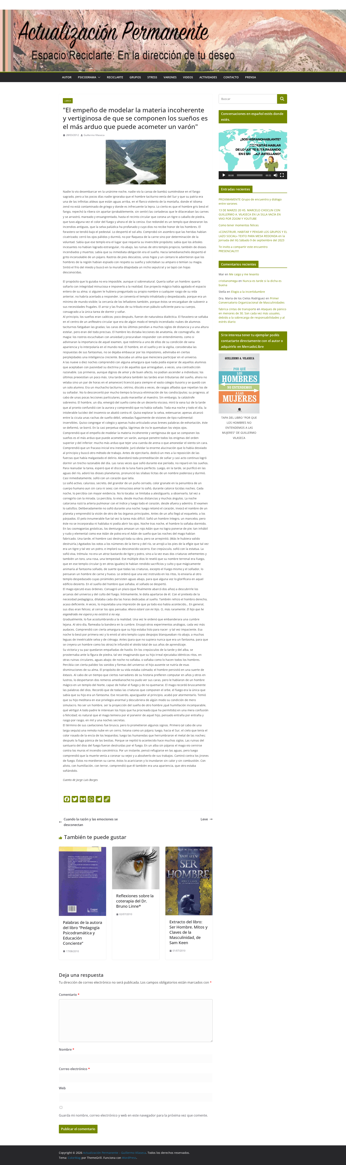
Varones (170, 77)
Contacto (231, 77)
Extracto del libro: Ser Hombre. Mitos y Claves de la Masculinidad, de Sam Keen (188, 932)
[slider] (250, 175)
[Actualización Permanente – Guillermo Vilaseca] (173, 12)
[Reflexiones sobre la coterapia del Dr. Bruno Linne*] (135, 849)
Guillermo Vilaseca (94, 135)
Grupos (135, 77)
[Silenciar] (276, 175)
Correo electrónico (74, 1069)
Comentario (69, 994)
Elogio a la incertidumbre (248, 292)
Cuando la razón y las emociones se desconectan (91, 822)
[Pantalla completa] (282, 175)
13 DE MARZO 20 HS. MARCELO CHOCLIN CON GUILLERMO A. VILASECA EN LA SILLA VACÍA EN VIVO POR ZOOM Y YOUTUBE (250, 214)
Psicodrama (87, 77)
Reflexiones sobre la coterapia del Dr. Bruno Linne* (135, 901)
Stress (152, 77)
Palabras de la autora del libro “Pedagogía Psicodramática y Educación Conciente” (82, 933)
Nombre (66, 1049)
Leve (204, 819)
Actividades (208, 77)
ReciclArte (115, 77)
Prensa (250, 77)
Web (62, 1088)
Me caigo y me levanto (244, 274)
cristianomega (228, 281)
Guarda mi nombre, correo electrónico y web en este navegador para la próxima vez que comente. (133, 1115)
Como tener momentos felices (239, 225)
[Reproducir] (224, 175)
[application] (253, 152)
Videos (188, 77)
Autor (66, 77)
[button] (98, 77)
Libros (67, 100)
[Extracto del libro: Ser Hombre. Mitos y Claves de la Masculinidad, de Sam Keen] (189, 849)
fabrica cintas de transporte (237, 309)
